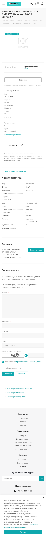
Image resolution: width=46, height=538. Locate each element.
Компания (23, 414)
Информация (23, 431)
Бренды (23, 466)
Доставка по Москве (23, 442)
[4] (13, 67)
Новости (23, 422)
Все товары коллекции (15, 171)
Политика (23, 425)
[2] (8, 67)
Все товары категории (15, 392)
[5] (15, 67)
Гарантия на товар (23, 449)
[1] (6, 67)
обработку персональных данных (28, 362)
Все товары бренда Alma (16, 396)
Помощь (23, 455)
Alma (26, 68)
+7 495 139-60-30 (25, 491)
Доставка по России (23, 446)
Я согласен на (23, 362)
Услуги (23, 435)
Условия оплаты (23, 439)
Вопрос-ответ (23, 463)
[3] (10, 67)
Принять (23, 532)
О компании (23, 418)
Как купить (23, 459)
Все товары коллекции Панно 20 (19, 388)
